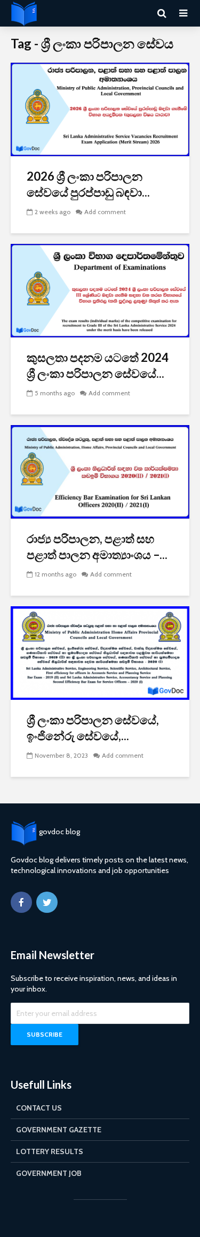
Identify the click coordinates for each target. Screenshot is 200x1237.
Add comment (105, 212)
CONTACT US (39, 1108)
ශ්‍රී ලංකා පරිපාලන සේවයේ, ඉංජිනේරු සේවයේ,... (93, 728)
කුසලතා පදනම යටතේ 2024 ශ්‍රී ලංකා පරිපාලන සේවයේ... (98, 365)
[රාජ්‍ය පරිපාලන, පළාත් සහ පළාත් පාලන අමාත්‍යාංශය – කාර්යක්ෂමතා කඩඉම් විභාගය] (100, 471)
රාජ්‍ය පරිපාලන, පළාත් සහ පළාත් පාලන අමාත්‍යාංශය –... (97, 546)
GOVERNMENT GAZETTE (58, 1129)
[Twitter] (47, 902)
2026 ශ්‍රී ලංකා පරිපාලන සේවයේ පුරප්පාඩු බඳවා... (88, 184)
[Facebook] (21, 902)
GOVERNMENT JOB (49, 1173)
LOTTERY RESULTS (49, 1151)
